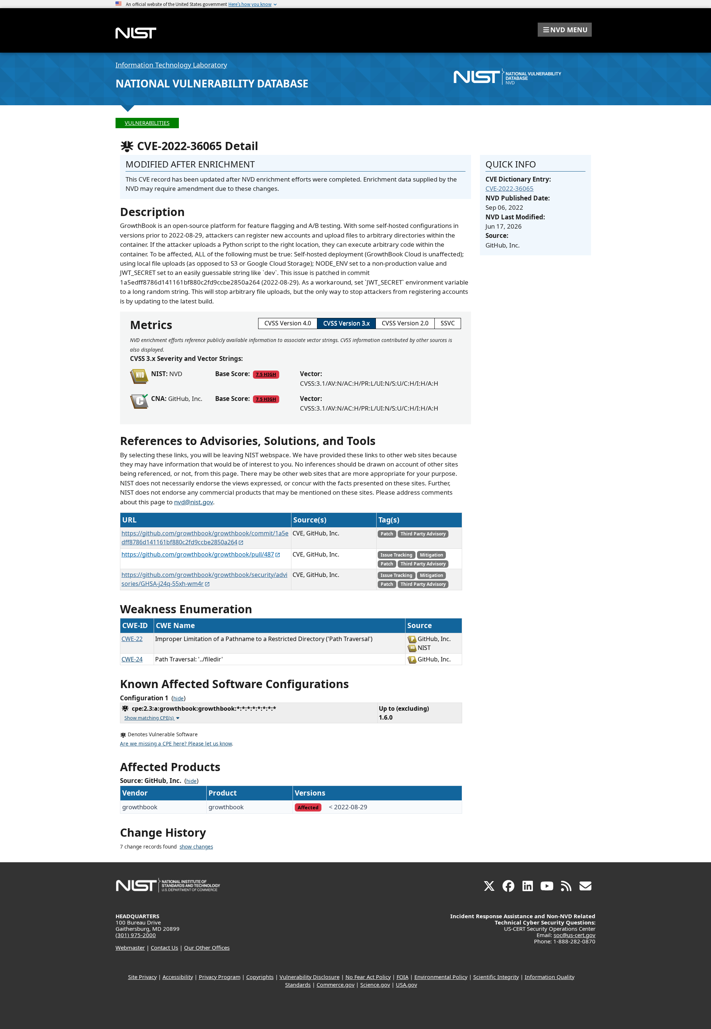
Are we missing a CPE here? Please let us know (176, 743)
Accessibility (178, 976)
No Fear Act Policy (368, 976)
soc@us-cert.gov (574, 935)
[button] (565, 30)
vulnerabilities (147, 122)
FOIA (402, 976)
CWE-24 (132, 659)
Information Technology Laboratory (171, 64)
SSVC (448, 323)
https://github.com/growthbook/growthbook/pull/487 (197, 554)
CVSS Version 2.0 (405, 323)
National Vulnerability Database (212, 83)
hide (178, 698)
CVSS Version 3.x (346, 323)
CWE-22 (132, 639)
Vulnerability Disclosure (310, 976)
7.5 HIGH (266, 374)
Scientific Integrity (496, 976)
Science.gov (375, 984)
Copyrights (260, 976)
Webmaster (130, 947)
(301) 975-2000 (136, 935)
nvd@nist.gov (193, 502)
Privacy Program (219, 976)
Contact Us (164, 947)
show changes (196, 846)
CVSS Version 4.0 (287, 323)
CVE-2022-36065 (509, 188)
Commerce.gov (335, 984)
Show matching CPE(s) (149, 717)
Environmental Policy (440, 976)
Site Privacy (142, 976)
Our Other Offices (207, 947)
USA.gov (406, 984)
